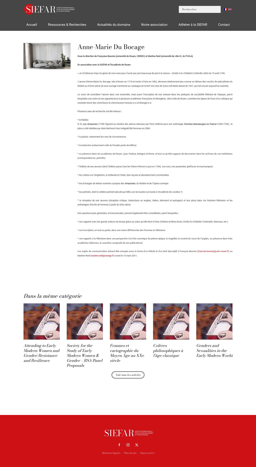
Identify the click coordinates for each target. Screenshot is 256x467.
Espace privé (147, 453)
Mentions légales (111, 453)
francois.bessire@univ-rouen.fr (213, 251)
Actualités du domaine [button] (113, 25)
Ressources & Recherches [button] (67, 25)
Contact (224, 25)
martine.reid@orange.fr (102, 255)
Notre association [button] (154, 25)
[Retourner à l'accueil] (50, 9)
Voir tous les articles (128, 375)
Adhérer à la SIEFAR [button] (193, 25)
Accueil (31, 25)
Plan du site (130, 453)
